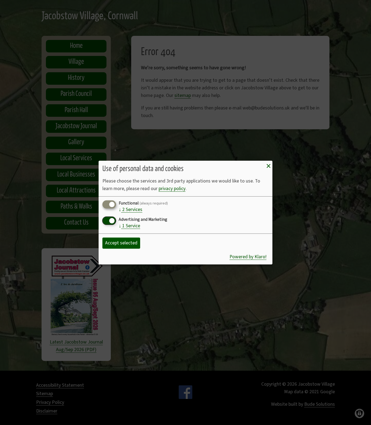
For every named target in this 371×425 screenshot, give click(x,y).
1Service (129, 226)
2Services (130, 210)
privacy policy (172, 188)
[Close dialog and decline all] (268, 165)
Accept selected (121, 243)
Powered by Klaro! (247, 256)
